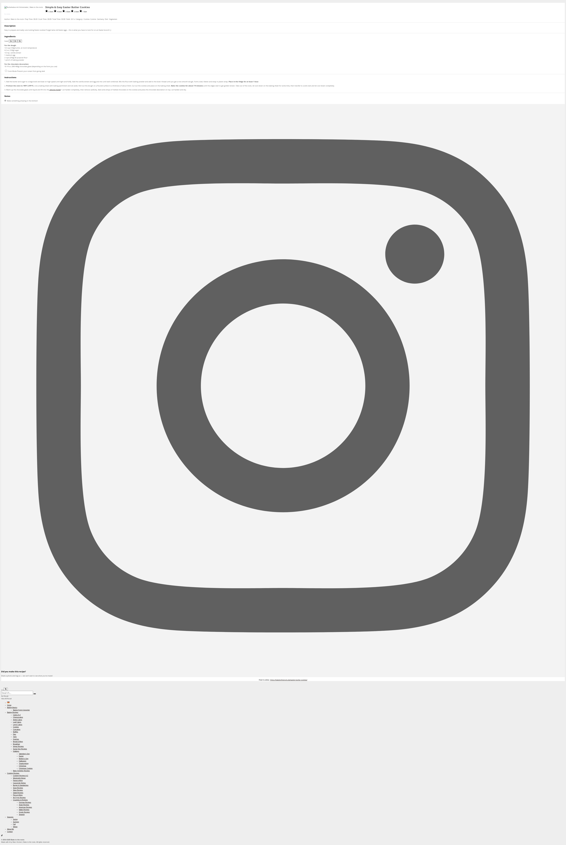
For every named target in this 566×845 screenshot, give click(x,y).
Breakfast (16, 744)
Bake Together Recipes (21, 771)
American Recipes (25, 807)
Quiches (16, 739)
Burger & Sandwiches (20, 785)
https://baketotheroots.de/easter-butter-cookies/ (288, 680)
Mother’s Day (23, 759)
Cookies (16, 727)
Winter (15, 827)
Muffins (15, 732)
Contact (10, 831)
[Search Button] (34, 693)
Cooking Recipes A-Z (20, 775)
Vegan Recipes (18, 746)
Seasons (10, 817)
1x (11, 41)
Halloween (22, 761)
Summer (16, 822)
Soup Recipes (18, 788)
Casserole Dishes (19, 783)
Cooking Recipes (13, 773)
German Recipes (25, 802)
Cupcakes (16, 729)
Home (9, 705)
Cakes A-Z (17, 715)
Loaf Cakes (17, 722)
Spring (15, 819)
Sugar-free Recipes (20, 749)
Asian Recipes (24, 805)
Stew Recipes (18, 790)
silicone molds (55, 90)
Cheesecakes (18, 717)
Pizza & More (18, 795)
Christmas (22, 766)
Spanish (22, 814)
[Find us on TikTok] (2, 835)
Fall (14, 824)
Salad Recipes (18, 793)
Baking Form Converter (21, 710)
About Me (10, 829)
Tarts (15, 737)
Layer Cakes (17, 724)
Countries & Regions (20, 800)
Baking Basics (12, 707)
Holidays (16, 751)
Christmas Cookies (26, 768)
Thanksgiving (23, 763)
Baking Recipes (12, 712)
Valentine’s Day (24, 754)
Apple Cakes (17, 720)
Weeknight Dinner (19, 778)
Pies (14, 734)
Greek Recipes (24, 812)
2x (15, 41)
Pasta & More (18, 780)
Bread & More (18, 741)
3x (20, 41)
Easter (21, 756)
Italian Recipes (24, 810)
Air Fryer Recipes (19, 797)
